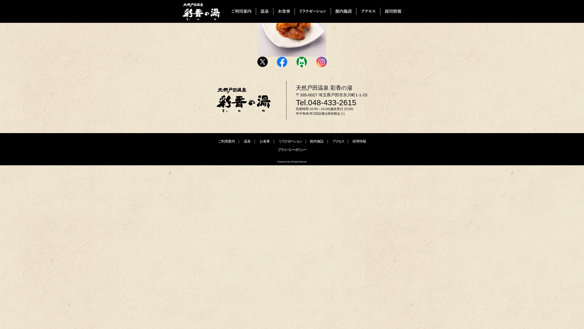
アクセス (338, 141)
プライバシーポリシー (292, 150)
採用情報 (359, 141)
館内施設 (317, 141)
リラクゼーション (290, 141)
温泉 (247, 141)
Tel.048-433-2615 (326, 102)
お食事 (265, 141)
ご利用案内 (226, 141)
